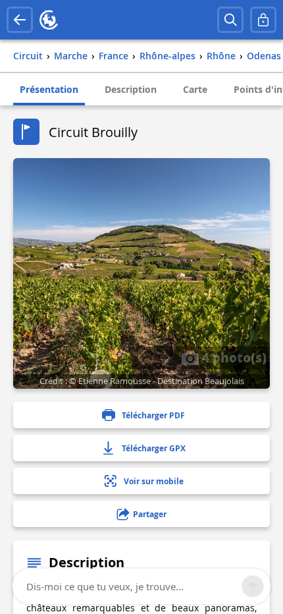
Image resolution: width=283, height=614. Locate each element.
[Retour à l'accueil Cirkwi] (48, 19)
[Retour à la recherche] (20, 20)
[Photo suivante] (165, 358)
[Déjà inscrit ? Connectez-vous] (263, 20)
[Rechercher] (230, 20)
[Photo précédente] (141, 358)
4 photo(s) (233, 357)
